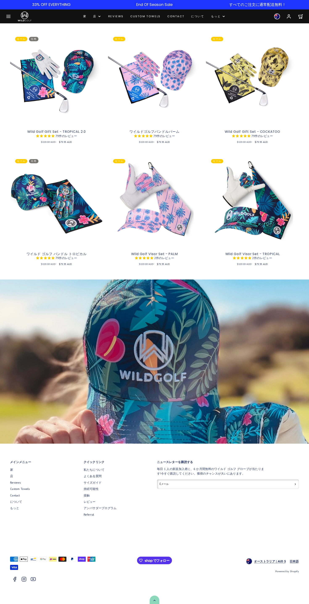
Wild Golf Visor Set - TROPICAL (252, 254)
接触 (87, 495)
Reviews (116, 16)
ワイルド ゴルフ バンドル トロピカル (56, 254)
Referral (89, 514)
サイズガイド (93, 482)
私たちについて (94, 470)
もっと (216, 16)
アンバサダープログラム (100, 508)
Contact (175, 16)
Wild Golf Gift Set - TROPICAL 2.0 (56, 131)
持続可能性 (91, 489)
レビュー (90, 502)
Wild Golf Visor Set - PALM (154, 254)
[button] (8, 16)
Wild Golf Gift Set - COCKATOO (252, 131)
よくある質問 (93, 476)
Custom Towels (145, 16)
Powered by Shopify (287, 571)
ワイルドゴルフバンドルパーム (154, 131)
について (197, 16)
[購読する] (295, 484)
